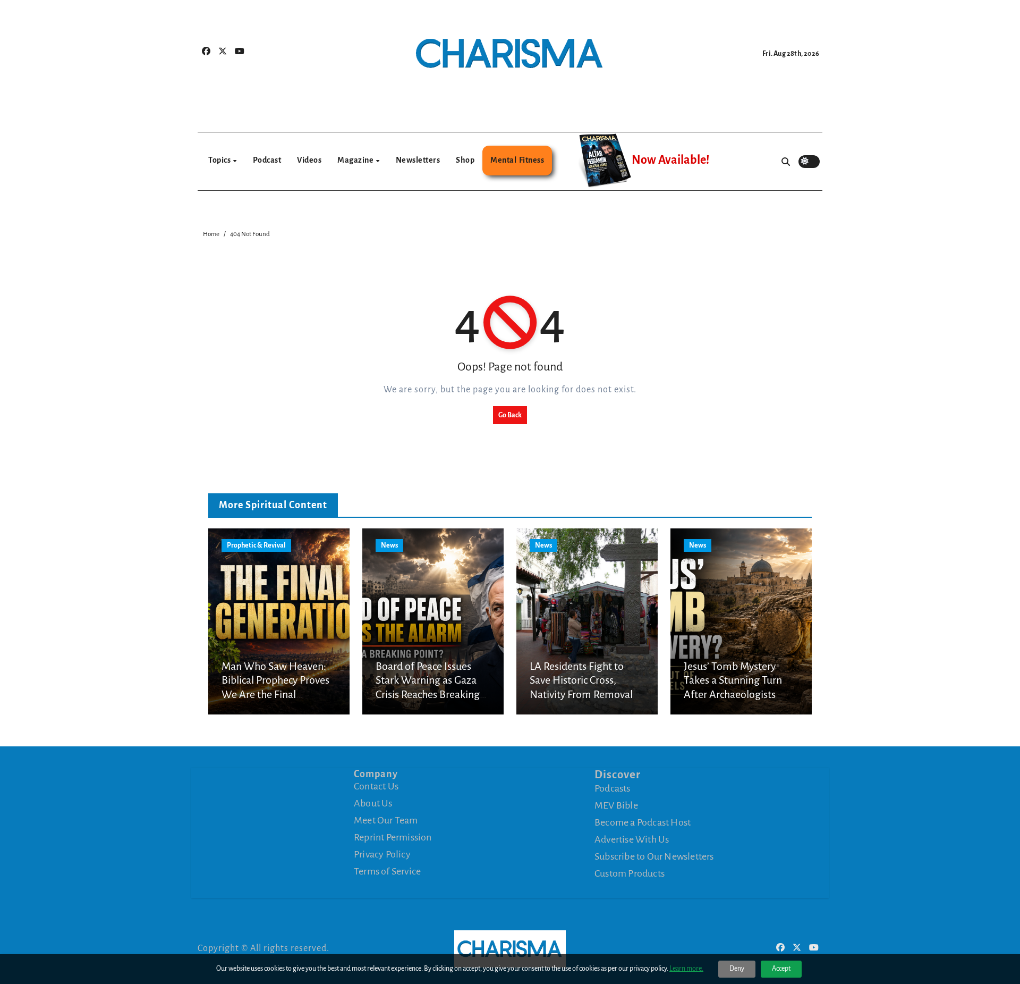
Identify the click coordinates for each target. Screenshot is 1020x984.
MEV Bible (616, 805)
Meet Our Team (386, 820)
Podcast (267, 160)
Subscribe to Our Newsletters (654, 856)
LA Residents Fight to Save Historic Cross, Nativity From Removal (581, 680)
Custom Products (629, 873)
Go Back (510, 415)
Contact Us (376, 786)
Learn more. (686, 968)
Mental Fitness (517, 160)
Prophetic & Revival (256, 545)
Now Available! (670, 160)
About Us (373, 803)
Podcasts (612, 788)
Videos (309, 160)
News (389, 545)
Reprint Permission (393, 837)
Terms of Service (387, 871)
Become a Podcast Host (642, 822)
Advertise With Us (631, 839)
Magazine (356, 160)
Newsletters (418, 160)
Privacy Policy (382, 854)
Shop (465, 160)
